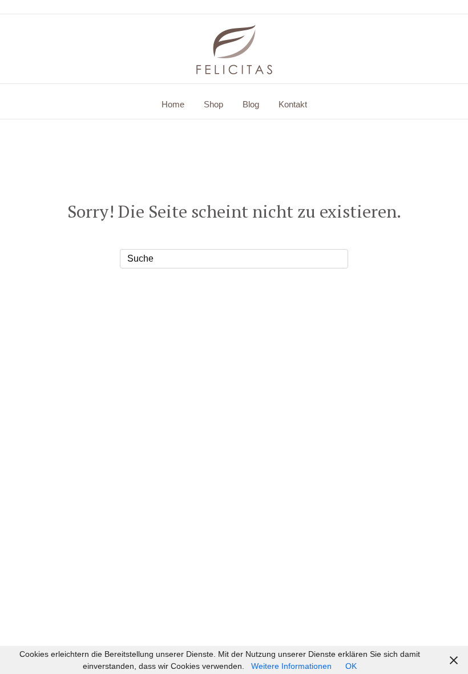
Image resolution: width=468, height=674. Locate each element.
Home (173, 104)
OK (351, 666)
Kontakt (293, 104)
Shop (213, 104)
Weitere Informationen (291, 666)
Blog (251, 104)
